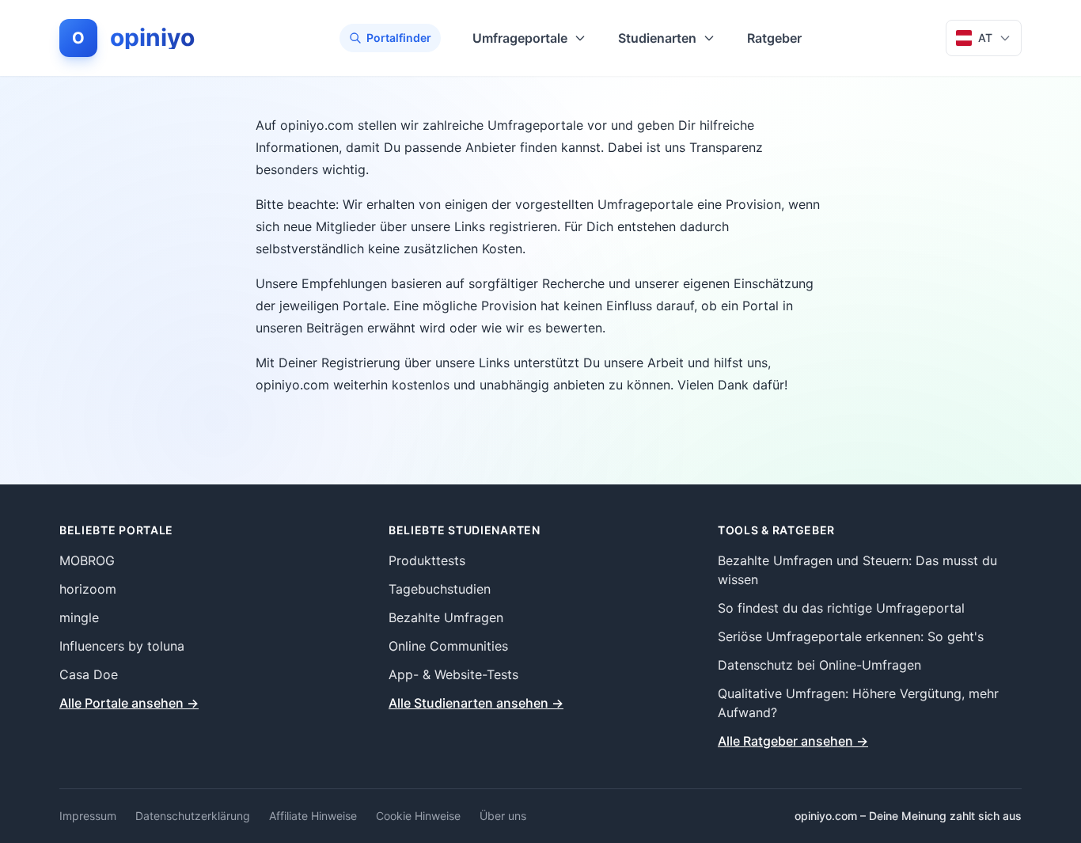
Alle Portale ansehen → (129, 703)
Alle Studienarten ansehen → (476, 703)
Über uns (503, 815)
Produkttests (427, 560)
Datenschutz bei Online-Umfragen (819, 665)
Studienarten (657, 38)
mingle (79, 617)
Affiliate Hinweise (313, 815)
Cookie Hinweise (418, 815)
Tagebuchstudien (440, 589)
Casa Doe (88, 674)
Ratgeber (774, 38)
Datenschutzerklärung (192, 815)
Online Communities (448, 646)
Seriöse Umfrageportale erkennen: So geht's (851, 636)
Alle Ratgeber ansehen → (793, 741)
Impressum (87, 815)
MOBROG (87, 560)
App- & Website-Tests (453, 674)
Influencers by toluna (121, 646)
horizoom (87, 589)
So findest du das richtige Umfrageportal (841, 608)
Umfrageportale (519, 38)
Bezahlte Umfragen (446, 617)
